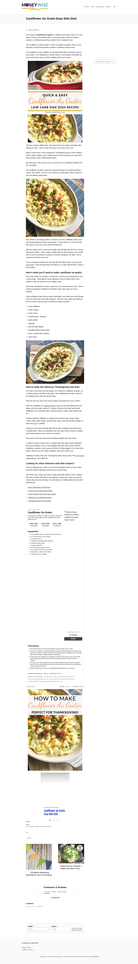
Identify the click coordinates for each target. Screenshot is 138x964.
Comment (30, 903)
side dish (29, 838)
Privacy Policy (26, 947)
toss (35, 423)
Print (73, 639)
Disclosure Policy (27, 950)
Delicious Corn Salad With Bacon (40, 497)
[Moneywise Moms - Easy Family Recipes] (35, 7)
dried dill (31, 323)
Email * (55, 926)
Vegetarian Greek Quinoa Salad (39, 501)
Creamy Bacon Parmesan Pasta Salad (42, 494)
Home (27, 826)
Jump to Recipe (33, 30)
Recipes (28, 824)
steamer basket (49, 406)
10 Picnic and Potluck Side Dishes (40, 491)
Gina (29, 821)
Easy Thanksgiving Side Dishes (39, 487)
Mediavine (95, 956)
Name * (31, 926)
